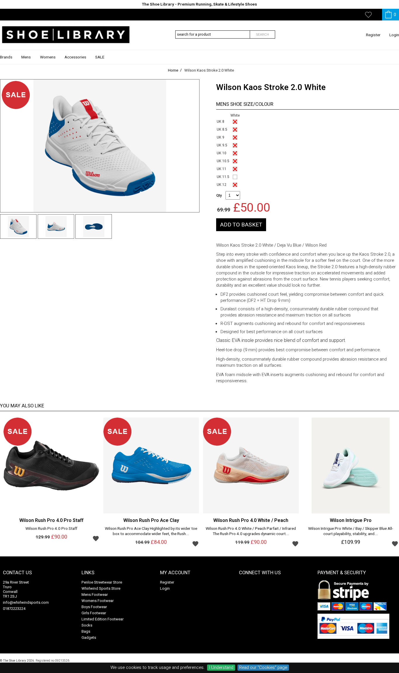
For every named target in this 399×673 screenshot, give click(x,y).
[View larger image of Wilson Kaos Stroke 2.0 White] (100, 145)
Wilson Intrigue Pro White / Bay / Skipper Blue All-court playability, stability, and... (350, 531)
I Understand (221, 668)
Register (373, 35)
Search (262, 34)
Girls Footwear (93, 613)
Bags (85, 631)
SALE (99, 57)
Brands (6, 57)
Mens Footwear (94, 594)
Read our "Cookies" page (263, 668)
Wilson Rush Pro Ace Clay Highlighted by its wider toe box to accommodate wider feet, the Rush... (151, 531)
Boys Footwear (94, 607)
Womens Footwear (97, 600)
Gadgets (88, 637)
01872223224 (14, 608)
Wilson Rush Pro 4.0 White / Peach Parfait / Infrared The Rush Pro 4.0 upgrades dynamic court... (251, 531)
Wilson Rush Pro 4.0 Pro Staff (51, 529)
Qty (219, 195)
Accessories (75, 57)
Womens (47, 57)
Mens (26, 57)
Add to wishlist (96, 538)
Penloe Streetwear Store (101, 582)
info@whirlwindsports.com (26, 602)
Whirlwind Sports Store (100, 588)
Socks (86, 625)
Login (394, 35)
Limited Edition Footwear (102, 619)
